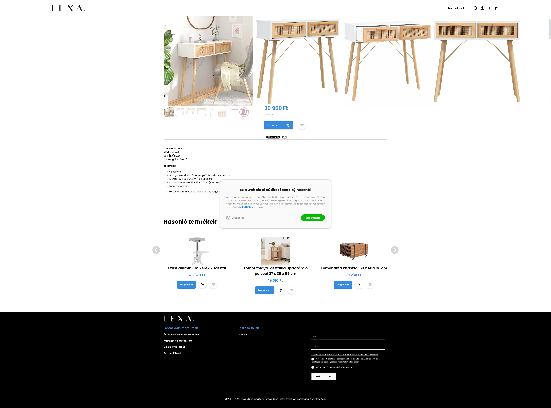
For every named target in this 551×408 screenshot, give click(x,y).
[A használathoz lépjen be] (302, 125)
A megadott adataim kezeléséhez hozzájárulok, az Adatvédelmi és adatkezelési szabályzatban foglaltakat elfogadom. (344, 360)
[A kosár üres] (496, 8)
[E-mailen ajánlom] (284, 137)
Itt (170, 191)
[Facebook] (489, 8)
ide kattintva (245, 207)
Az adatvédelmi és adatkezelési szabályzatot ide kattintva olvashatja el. (345, 354)
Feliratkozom (323, 376)
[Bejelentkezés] (482, 8)
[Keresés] (475, 8)
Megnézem (186, 284)
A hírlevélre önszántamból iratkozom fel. (334, 367)
